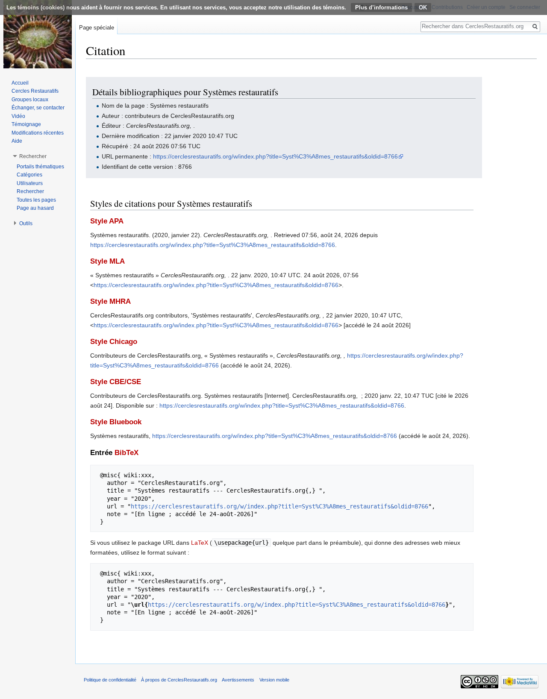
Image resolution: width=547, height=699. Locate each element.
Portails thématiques (40, 167)
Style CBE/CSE (115, 382)
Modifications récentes (38, 133)
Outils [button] (25, 223)
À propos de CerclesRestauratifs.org (179, 679)
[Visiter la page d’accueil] (37, 34)
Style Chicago (113, 342)
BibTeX (126, 453)
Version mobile (274, 679)
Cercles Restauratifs (35, 91)
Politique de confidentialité (110, 679)
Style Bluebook (115, 422)
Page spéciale (96, 27)
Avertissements (238, 679)
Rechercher (30, 191)
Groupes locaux (30, 100)
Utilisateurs (30, 183)
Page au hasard (35, 208)
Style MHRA (110, 301)
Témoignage (26, 124)
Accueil (20, 83)
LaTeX (199, 542)
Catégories (29, 175)
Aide (17, 141)
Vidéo (18, 116)
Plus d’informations (381, 7)
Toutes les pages (36, 200)
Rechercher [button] (33, 156)
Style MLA (107, 261)
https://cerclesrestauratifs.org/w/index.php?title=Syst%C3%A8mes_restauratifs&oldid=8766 (275, 156)
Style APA (107, 221)
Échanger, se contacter (38, 108)
